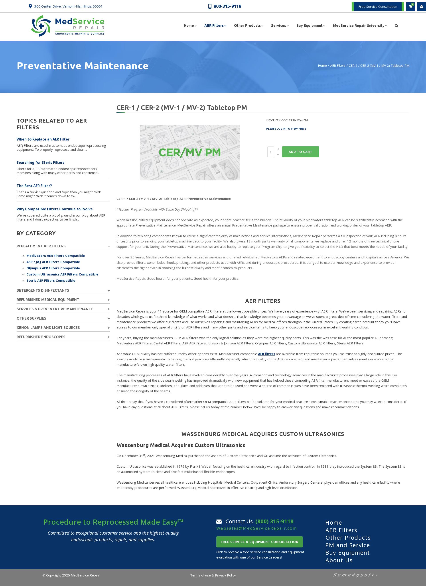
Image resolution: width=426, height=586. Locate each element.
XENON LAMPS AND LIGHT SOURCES (48, 328)
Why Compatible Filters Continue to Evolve (55, 209)
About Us (339, 560)
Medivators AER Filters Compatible (55, 255)
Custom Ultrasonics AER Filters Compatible (62, 274)
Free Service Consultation (377, 6)
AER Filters (337, 65)
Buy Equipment (347, 552)
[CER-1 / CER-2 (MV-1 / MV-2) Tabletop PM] (190, 152)
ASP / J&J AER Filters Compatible (53, 262)
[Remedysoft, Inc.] (355, 575)
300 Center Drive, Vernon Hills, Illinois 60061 (68, 6)
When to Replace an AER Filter (43, 139)
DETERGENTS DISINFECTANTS (43, 290)
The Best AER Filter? (34, 185)
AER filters (266, 354)
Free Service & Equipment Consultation (259, 542)
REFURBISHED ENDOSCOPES (41, 337)
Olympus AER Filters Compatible (53, 268)
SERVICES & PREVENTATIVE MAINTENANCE (55, 309)
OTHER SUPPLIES (31, 318)
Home (322, 65)
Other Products (348, 537)
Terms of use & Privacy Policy (213, 575)
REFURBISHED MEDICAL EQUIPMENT (48, 300)
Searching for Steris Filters (40, 162)
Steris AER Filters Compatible (50, 280)
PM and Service (347, 545)
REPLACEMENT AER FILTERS (41, 246)
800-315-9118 (227, 6)
